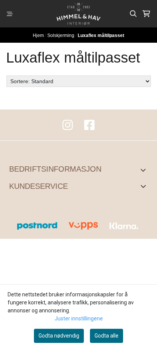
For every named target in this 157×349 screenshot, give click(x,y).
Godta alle (107, 336)
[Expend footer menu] (144, 186)
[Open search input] (133, 13)
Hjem (39, 35)
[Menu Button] (10, 14)
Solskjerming (61, 35)
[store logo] (78, 14)
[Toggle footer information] (145, 170)
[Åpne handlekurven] (146, 13)
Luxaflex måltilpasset (101, 35)
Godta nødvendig (58, 336)
